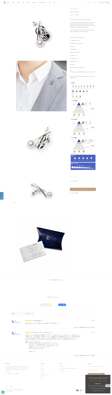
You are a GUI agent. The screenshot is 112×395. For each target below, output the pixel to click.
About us (42, 368)
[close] (108, 376)
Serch (42, 366)
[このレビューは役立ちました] (91, 355)
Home (13, 2)
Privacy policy (62, 370)
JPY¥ (89, 2)
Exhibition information (42, 2)
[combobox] (17, 313)
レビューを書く (62, 304)
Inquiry (54, 2)
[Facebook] (72, 176)
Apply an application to (96, 374)
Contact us (42, 370)
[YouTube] (17, 374)
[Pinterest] (14, 374)
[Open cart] (108, 2)
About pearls (34, 2)
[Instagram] (11, 374)
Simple (18, 2)
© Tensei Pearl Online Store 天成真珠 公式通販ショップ (14, 389)
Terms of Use (62, 366)
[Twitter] (74, 176)
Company (42, 372)
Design (23, 2)
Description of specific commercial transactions (68, 368)
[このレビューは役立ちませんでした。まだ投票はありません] (93, 327)
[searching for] (103, 2)
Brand (28, 2)
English (94, 2)
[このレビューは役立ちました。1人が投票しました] (91, 327)
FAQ (49, 2)
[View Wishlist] (105, 2)
